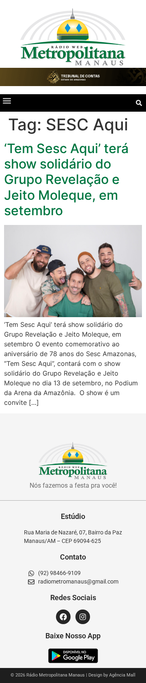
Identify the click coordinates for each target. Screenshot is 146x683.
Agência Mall (122, 675)
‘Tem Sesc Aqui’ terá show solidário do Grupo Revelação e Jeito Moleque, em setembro (66, 179)
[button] (6, 101)
